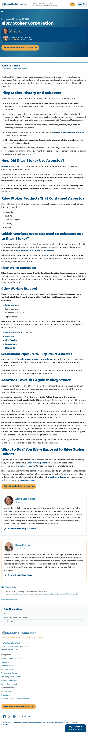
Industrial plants (12, 333)
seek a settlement (58, 477)
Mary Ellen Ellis (15, 32)
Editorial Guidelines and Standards (15, 699)
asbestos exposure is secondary (35, 359)
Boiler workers (12, 305)
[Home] (2, 12)
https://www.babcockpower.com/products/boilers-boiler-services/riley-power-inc (47, 594)
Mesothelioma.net (32, 716)
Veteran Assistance (9, 673)
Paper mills (10, 337)
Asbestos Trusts (7, 666)
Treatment (5, 662)
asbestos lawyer (28, 466)
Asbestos (5, 167)
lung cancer (34, 251)
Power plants (11, 344)
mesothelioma (21, 251)
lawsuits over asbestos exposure (69, 133)
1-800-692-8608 (10, 643)
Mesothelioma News (9, 680)
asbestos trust (27, 480)
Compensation (7, 669)
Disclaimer (5, 695)
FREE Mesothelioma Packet (18, 47)
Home (6, 614)
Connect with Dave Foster (20, 575)
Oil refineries (11, 340)
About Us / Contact (9, 684)
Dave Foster (14, 40)
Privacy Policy (7, 691)
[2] (11, 191)
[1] (34, 153)
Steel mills (10, 348)
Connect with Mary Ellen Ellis (22, 529)
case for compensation (39, 463)
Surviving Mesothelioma (11, 677)
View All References (9, 600)
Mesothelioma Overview (17, 618)
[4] (57, 442)
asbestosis (49, 251)
